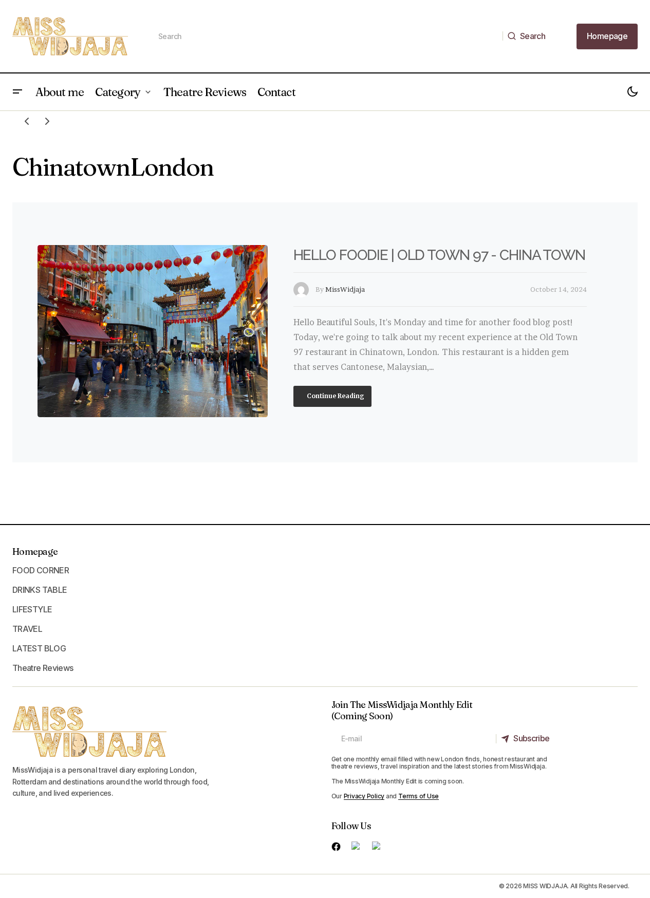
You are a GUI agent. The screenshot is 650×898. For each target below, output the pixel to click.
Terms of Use (418, 796)
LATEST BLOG (39, 648)
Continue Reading (334, 396)
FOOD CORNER (40, 570)
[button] (17, 91)
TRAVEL (27, 629)
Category (117, 92)
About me (59, 92)
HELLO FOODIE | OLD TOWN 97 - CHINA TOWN (439, 255)
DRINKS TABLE (39, 590)
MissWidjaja (345, 289)
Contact (276, 92)
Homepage (35, 551)
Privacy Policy (364, 796)
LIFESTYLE (32, 609)
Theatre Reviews (204, 92)
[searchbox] (326, 36)
